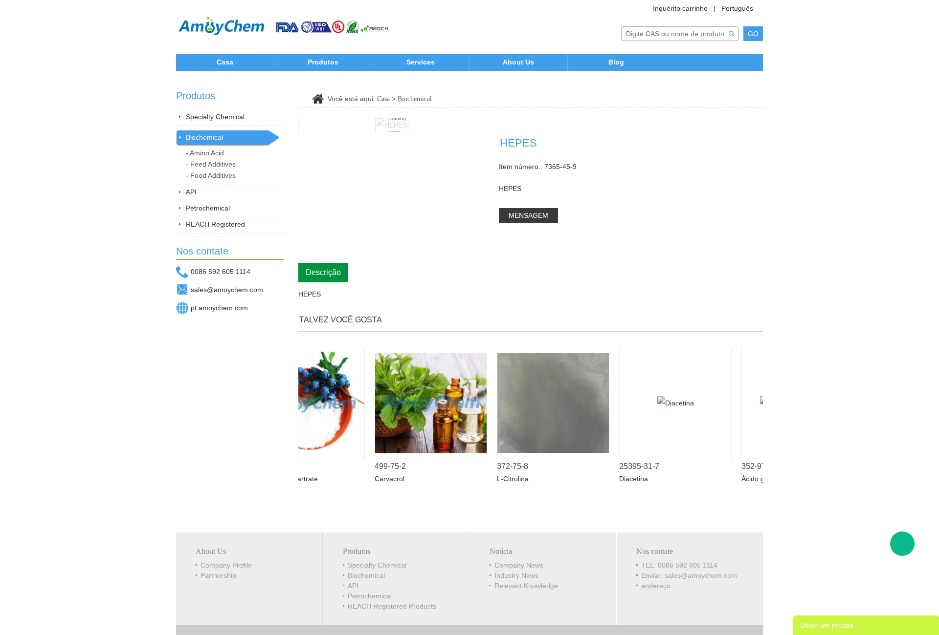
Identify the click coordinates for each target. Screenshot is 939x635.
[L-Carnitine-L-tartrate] (301, 403)
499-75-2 (382, 466)
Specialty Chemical (215, 117)
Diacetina (625, 479)
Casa (225, 62)
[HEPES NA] (742, 128)
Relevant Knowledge (526, 586)
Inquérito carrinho (680, 8)
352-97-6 (749, 466)
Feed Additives (213, 164)
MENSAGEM (528, 215)
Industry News (516, 575)
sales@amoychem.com (227, 290)
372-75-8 (504, 466)
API (191, 192)
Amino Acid (207, 153)
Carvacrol (382, 479)
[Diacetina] (667, 403)
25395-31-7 (631, 466)
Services (420, 62)
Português (737, 8)
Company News (518, 565)
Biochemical (204, 137)
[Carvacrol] (423, 403)
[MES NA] (756, 128)
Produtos (323, 62)
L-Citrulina (505, 479)
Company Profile (226, 565)
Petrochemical (208, 208)
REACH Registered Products (392, 606)
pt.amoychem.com (219, 308)
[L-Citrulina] (545, 403)
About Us (518, 62)
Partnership (218, 575)
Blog (616, 62)
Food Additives (213, 175)
